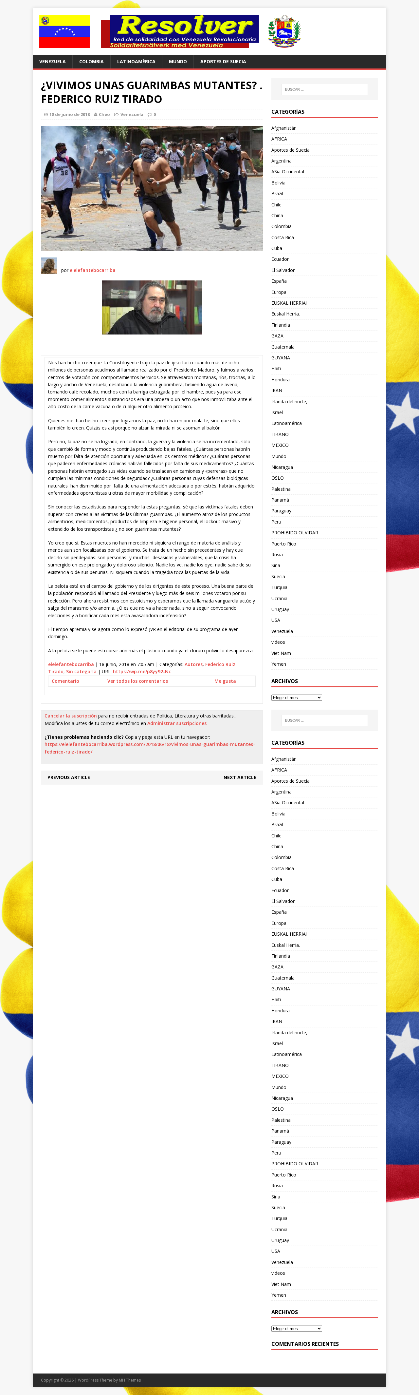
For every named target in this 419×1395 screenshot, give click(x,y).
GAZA (277, 336)
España (279, 281)
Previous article (68, 777)
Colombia (91, 61)
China (277, 215)
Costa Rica (282, 237)
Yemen (278, 664)
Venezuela (52, 61)
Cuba (276, 248)
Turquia (279, 587)
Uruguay (280, 609)
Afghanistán (284, 128)
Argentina (281, 161)
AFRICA (279, 139)
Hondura (280, 379)
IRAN (276, 390)
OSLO (277, 478)
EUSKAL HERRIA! (289, 303)
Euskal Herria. (285, 314)
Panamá (280, 500)
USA (275, 620)
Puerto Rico (283, 544)
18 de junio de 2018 (69, 114)
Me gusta (225, 681)
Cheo (104, 114)
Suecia (278, 576)
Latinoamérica (136, 61)
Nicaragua (282, 467)
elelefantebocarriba (93, 270)
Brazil (277, 193)
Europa (278, 292)
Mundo (178, 61)
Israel (277, 412)
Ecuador (280, 259)
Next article (240, 777)
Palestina (281, 489)
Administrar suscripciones (177, 723)
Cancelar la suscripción (71, 716)
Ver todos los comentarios (137, 681)
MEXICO (280, 445)
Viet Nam (281, 653)
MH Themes (130, 1380)
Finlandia (280, 325)
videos (278, 642)
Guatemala (283, 347)
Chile (276, 204)
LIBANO (280, 434)
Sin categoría (81, 671)
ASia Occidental (287, 171)
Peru (276, 522)
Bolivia (278, 183)
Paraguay (281, 510)
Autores (194, 664)
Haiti (276, 368)
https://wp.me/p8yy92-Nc (142, 671)
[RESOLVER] (209, 31)
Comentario (65, 681)
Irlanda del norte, (289, 401)
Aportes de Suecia (223, 61)
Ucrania (279, 598)
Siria (275, 565)
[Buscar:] (325, 89)
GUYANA (280, 357)
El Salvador (283, 270)
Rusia (277, 554)
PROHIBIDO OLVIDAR (294, 532)
